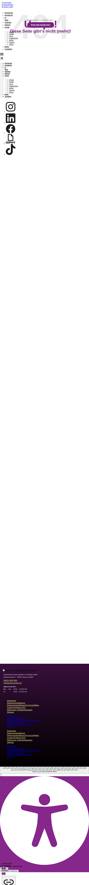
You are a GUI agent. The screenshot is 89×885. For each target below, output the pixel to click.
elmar (11, 32)
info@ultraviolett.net (12, 683)
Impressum (11, 701)
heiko (11, 34)
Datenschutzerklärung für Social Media (23, 705)
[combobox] (44, 770)
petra (11, 40)
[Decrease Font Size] (3, 873)
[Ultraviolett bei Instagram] (11, 112)
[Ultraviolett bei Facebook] (11, 133)
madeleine (13, 38)
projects (9, 15)
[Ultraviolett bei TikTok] (11, 154)
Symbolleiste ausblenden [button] (9, 871)
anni (11, 36)
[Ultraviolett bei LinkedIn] (11, 123)
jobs (7, 47)
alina (11, 44)
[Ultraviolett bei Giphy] (11, 143)
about (7, 25)
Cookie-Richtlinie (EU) (16, 708)
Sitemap (10, 712)
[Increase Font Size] (3, 868)
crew (7, 27)
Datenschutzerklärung (16, 703)
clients (8, 22)
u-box (6, 18)
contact (8, 49)
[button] (2, 56)
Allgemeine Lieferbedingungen (19, 710)
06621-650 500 (10, 680)
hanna (11, 42)
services (9, 13)
